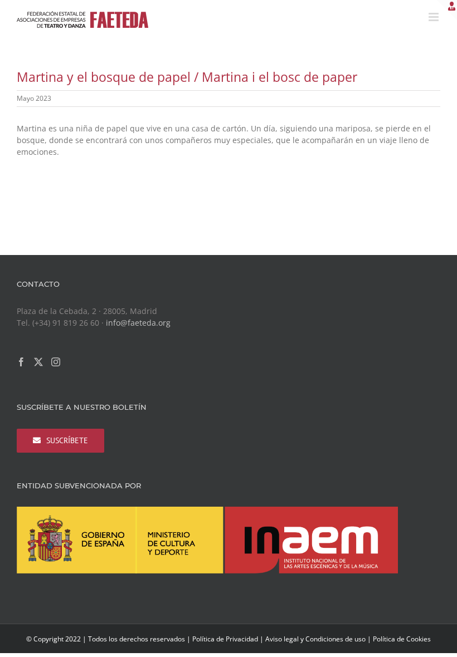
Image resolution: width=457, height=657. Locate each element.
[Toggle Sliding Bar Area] (447, 10)
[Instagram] (55, 361)
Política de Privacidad (225, 639)
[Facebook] (21, 361)
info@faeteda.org (138, 322)
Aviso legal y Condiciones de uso (315, 639)
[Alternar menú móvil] (434, 17)
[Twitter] (38, 361)
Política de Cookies (402, 639)
